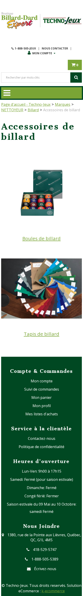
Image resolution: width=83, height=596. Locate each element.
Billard (33, 109)
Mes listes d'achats (41, 413)
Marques (62, 104)
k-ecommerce (53, 590)
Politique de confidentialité (41, 446)
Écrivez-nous (45, 568)
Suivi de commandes (41, 389)
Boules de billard (41, 238)
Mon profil (42, 405)
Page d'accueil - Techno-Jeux (25, 104)
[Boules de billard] (41, 192)
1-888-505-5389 (44, 559)
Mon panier (41, 397)
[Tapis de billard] (41, 288)
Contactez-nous (41, 438)
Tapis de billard (41, 334)
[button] (75, 65)
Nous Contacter (55, 48)
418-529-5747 (44, 549)
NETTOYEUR (12, 109)
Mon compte (42, 53)
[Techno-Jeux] (41, 20)
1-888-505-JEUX (25, 48)
